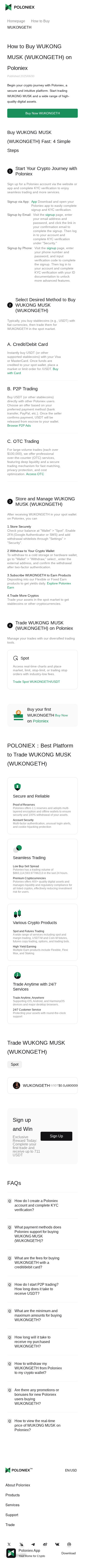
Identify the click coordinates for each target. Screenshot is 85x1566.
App (34, 201)
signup (50, 214)
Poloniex (19, 7)
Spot (14, 1064)
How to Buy (40, 21)
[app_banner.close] (78, 1548)
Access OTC (35, 474)
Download (68, 1553)
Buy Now (61, 715)
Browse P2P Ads (19, 425)
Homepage (16, 21)
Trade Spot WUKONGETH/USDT (36, 681)
